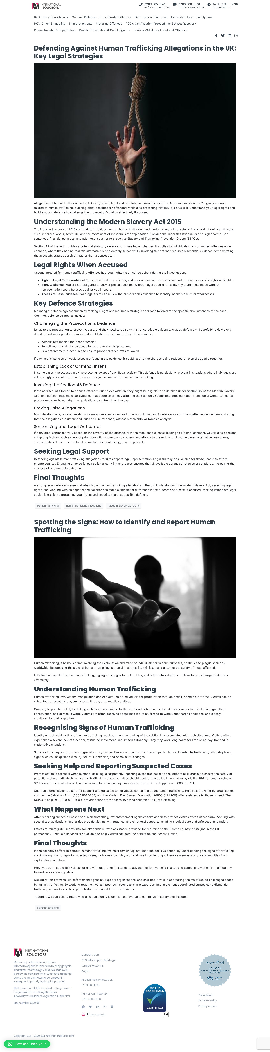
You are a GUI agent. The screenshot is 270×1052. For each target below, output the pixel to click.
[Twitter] (223, 35)
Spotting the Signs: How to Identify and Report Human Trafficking (124, 526)
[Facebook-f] (216, 35)
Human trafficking (48, 505)
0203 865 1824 (154, 4)
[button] (27, 1044)
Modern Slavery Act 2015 (124, 505)
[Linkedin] (229, 35)
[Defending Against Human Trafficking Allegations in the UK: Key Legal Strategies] (135, 130)
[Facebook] (83, 1006)
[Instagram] (236, 35)
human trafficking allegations (83, 505)
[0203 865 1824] (141, 4)
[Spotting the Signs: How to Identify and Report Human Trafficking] (135, 597)
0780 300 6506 (189, 4)
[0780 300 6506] (175, 4)
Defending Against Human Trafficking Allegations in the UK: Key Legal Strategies (135, 52)
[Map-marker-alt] (112, 1006)
